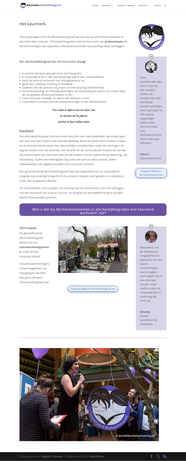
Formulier (142, 5)
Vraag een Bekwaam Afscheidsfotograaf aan (151, 173)
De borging (75, 193)
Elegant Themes (52, 456)
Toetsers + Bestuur (126, 5)
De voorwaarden (29, 188)
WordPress (97, 456)
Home (95, 5)
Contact (157, 5)
